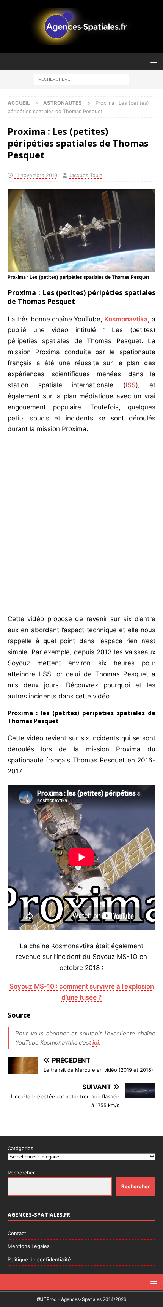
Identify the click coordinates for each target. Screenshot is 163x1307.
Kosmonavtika (126, 319)
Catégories (20, 1148)
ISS (130, 385)
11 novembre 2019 (35, 175)
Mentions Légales (29, 1246)
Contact (17, 1233)
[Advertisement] (81, 524)
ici (95, 1042)
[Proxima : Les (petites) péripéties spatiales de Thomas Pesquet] (81, 266)
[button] (152, 61)
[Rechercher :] (81, 79)
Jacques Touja (85, 175)
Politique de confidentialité (39, 1259)
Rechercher (21, 1173)
